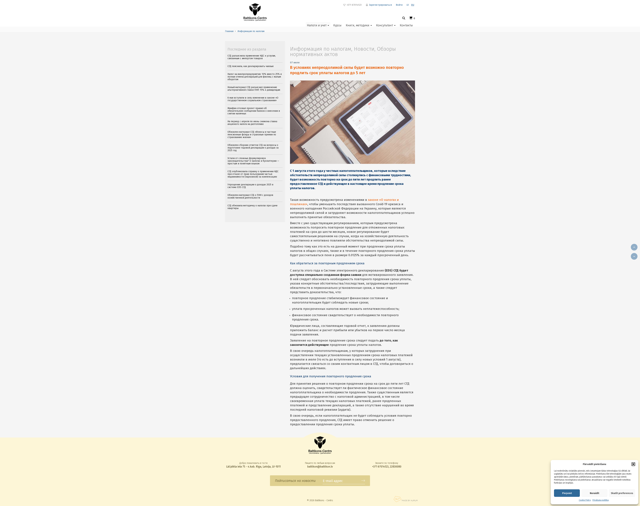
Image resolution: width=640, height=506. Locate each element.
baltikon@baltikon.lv (320, 466)
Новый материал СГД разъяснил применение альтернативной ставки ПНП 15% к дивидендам (254, 88)
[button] (633, 464)
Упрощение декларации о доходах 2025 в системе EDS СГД (250, 186)
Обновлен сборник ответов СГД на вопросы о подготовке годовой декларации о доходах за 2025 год (253, 148)
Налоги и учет (317, 25)
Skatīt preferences (622, 493)
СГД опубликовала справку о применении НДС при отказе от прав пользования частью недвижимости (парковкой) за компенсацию (253, 174)
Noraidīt (594, 493)
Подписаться (363, 481)
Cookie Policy (585, 500)
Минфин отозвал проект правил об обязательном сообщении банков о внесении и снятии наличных (254, 111)
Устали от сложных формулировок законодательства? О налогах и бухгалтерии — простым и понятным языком (253, 161)
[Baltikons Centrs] (255, 12)
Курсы (337, 25)
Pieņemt (567, 493)
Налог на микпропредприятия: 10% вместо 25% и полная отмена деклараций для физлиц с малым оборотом (255, 77)
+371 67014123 (354, 5)
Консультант (385, 25)
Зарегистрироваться (380, 5)
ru (412, 5)
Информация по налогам (320, 49)
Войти (399, 5)
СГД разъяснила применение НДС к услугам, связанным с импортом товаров (252, 57)
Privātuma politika (600, 500)
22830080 (395, 466)
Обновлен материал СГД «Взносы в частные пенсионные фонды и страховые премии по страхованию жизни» (252, 134)
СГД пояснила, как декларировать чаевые (251, 66)
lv (407, 5)
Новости (364, 49)
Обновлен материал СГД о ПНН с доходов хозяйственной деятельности (250, 196)
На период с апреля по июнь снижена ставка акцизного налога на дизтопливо (252, 123)
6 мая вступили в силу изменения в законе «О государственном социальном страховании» (253, 99)
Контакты (406, 25)
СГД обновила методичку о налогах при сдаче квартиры (253, 207)
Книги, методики (358, 25)
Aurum (406, 499)
